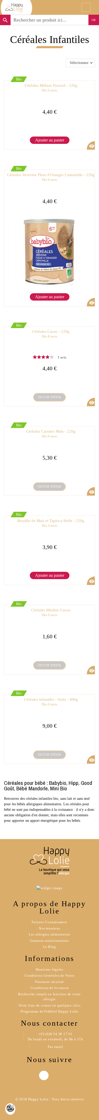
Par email (55, 1047)
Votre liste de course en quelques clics (49, 1005)
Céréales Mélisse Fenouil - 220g (51, 88)
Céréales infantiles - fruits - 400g (51, 701)
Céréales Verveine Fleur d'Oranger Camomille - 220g (51, 177)
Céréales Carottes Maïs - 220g (51, 433)
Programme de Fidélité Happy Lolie (49, 1011)
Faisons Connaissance (49, 922)
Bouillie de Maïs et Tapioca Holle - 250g (50, 523)
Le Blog (49, 947)
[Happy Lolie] (16, 7)
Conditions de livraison (49, 988)
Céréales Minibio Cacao (50, 612)
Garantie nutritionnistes (49, 941)
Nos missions (49, 928)
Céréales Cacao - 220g (50, 334)
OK (94, 19)
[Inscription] (47, 7)
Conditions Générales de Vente (50, 975)
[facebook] (44, 1075)
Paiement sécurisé (49, 982)
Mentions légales (49, 969)
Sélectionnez (79, 63)
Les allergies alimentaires (49, 934)
